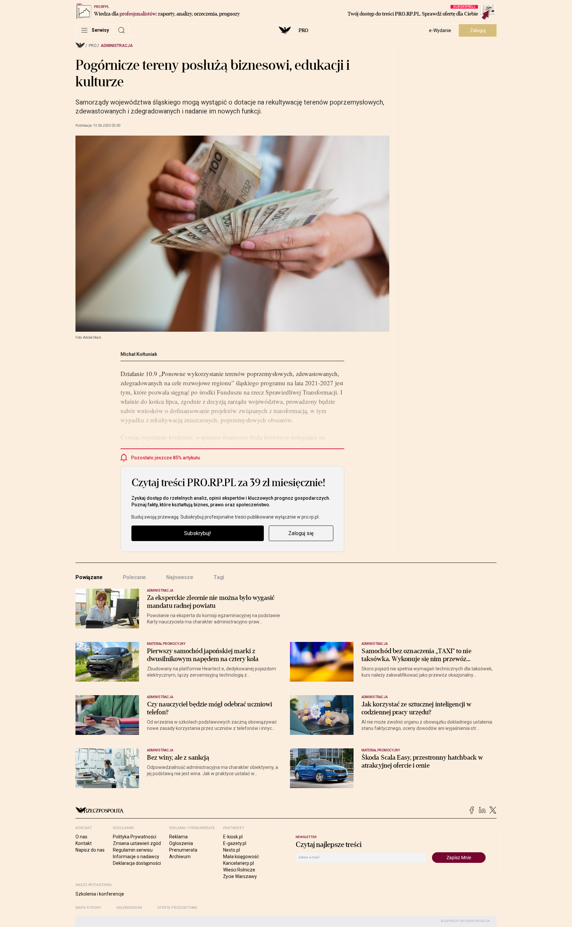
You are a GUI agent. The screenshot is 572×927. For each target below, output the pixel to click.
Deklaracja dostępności (137, 863)
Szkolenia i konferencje (99, 894)
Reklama (178, 836)
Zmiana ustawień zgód (137, 843)
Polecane (134, 577)
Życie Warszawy (240, 876)
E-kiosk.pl (233, 836)
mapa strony (88, 908)
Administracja (117, 45)
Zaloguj (478, 30)
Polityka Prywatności (134, 836)
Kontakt (83, 843)
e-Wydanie (440, 30)
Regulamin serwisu (133, 850)
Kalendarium (129, 908)
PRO (303, 30)
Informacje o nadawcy (136, 856)
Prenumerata (183, 850)
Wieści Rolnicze (239, 869)
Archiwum (180, 856)
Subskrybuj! (197, 533)
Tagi (219, 577)
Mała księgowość (241, 856)
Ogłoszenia (181, 843)
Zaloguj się (300, 533)
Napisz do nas (90, 850)
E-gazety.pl (234, 843)
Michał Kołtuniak (138, 354)
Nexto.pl (231, 850)
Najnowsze (179, 577)
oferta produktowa (177, 908)
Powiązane (89, 577)
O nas (81, 836)
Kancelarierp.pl (238, 863)
